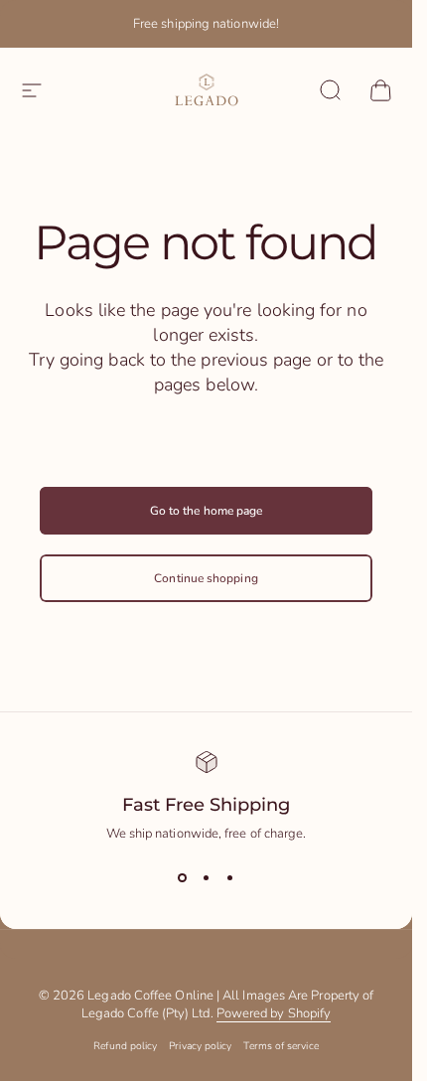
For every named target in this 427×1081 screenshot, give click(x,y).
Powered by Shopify (273, 1013)
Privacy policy (200, 1045)
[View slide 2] (206, 878)
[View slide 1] (183, 878)
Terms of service (280, 1045)
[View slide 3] (230, 878)
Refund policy (125, 1045)
